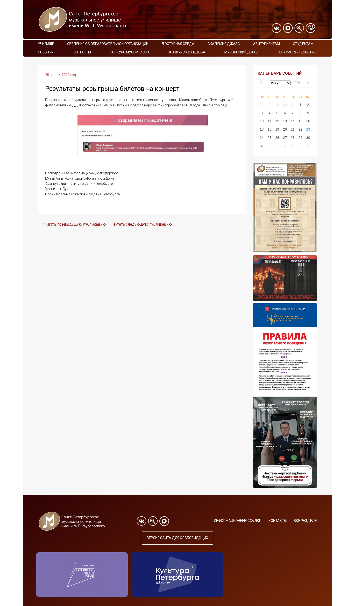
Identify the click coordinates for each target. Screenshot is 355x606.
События (46, 52)
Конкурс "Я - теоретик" (297, 52)
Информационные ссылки (237, 521)
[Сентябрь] (308, 83)
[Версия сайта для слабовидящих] (310, 28)
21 (293, 129)
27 (262, 105)
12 (277, 121)
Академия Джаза (223, 44)
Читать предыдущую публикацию (75, 224)
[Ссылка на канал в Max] (288, 28)
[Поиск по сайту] (299, 28)
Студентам (303, 44)
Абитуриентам (266, 44)
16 (308, 121)
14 (293, 121)
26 (277, 138)
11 (269, 121)
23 (308, 129)
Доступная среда (178, 44)
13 (285, 121)
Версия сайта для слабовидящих (177, 538)
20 (285, 129)
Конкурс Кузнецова (187, 52)
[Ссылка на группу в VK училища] (276, 28)
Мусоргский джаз (241, 52)
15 (300, 121)
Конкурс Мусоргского (130, 52)
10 (262, 121)
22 (300, 129)
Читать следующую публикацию (142, 224)
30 (285, 105)
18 (269, 129)
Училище (46, 44)
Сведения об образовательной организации (107, 44)
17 (262, 129)
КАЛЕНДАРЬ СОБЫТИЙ (280, 73)
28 (269, 105)
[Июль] (262, 83)
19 (277, 129)
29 (277, 105)
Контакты (82, 52)
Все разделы (305, 521)
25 (269, 138)
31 (293, 105)
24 (262, 138)
